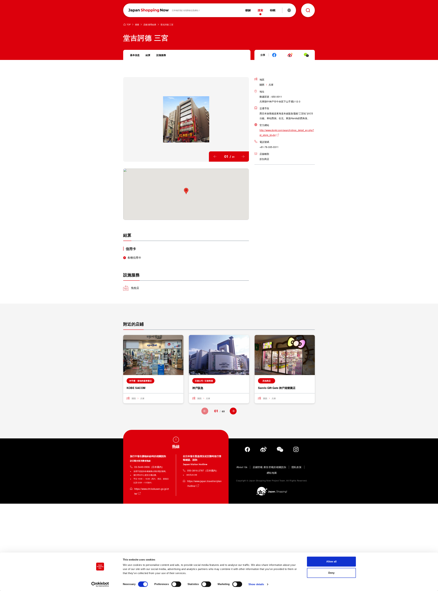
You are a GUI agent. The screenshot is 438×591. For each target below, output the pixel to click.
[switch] (176, 584)
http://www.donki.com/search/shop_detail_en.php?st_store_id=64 (287, 132)
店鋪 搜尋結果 (149, 24)
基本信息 (135, 55)
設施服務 (161, 55)
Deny (331, 572)
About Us (241, 467)
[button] (215, 156)
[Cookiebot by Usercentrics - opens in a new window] (100, 584)
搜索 (137, 24)
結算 (148, 55)
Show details (256, 584)
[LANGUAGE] (289, 10)
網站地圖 (272, 472)
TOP (129, 24)
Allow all (331, 561)
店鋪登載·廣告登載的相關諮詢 (269, 467)
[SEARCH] (308, 10)
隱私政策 (297, 467)
